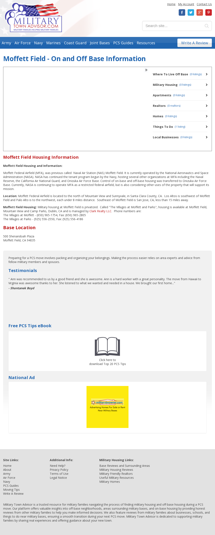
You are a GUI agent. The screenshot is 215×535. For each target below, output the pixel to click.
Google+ (199, 12)
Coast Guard (75, 42)
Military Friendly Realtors (116, 474)
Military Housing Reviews (116, 470)
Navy (38, 42)
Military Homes (109, 482)
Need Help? (57, 466)
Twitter (190, 12)
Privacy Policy (59, 470)
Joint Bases (100, 42)
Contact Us (204, 4)
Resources (146, 42)
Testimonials (22, 270)
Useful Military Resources (116, 478)
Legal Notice (58, 478)
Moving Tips (11, 490)
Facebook (182, 12)
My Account (186, 4)
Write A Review (194, 42)
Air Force (22, 42)
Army (6, 42)
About (7, 470)
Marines (53, 42)
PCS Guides (123, 42)
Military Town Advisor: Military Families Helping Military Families (33, 17)
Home (171, 4)
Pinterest (208, 12)
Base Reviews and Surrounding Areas (124, 466)
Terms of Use (59, 474)
